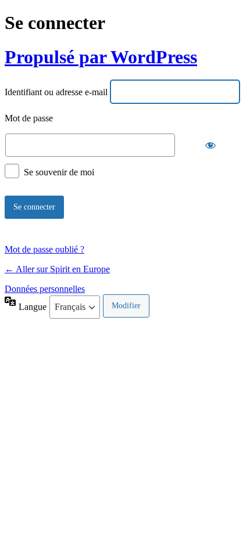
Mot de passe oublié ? (44, 249)
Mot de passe (29, 119)
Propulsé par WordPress (101, 56)
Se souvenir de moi (59, 171)
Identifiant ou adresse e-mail (56, 93)
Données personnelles (45, 289)
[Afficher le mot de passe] (210, 145)
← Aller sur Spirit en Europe (57, 269)
